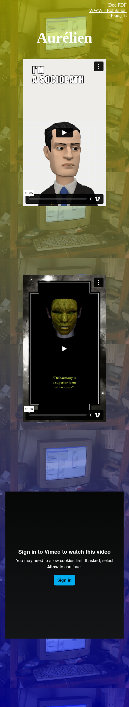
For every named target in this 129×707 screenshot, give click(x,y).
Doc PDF (117, 5)
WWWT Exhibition (108, 10)
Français (119, 15)
